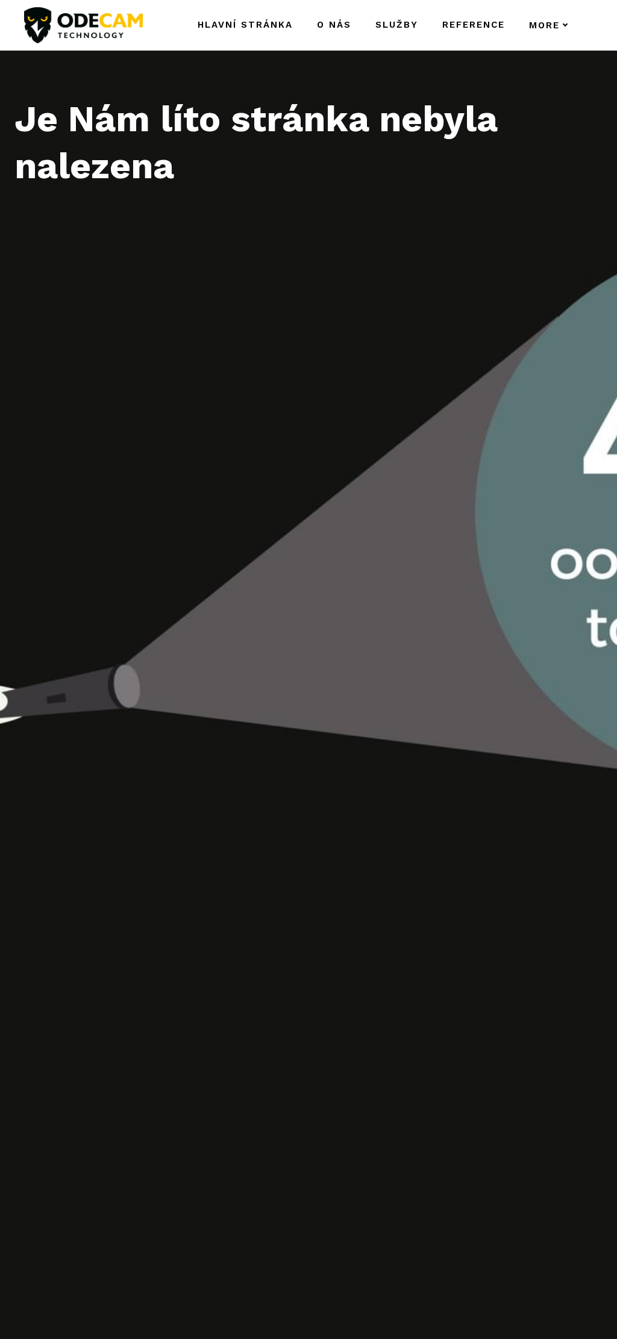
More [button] (544, 25)
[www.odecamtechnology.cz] (83, 25)
